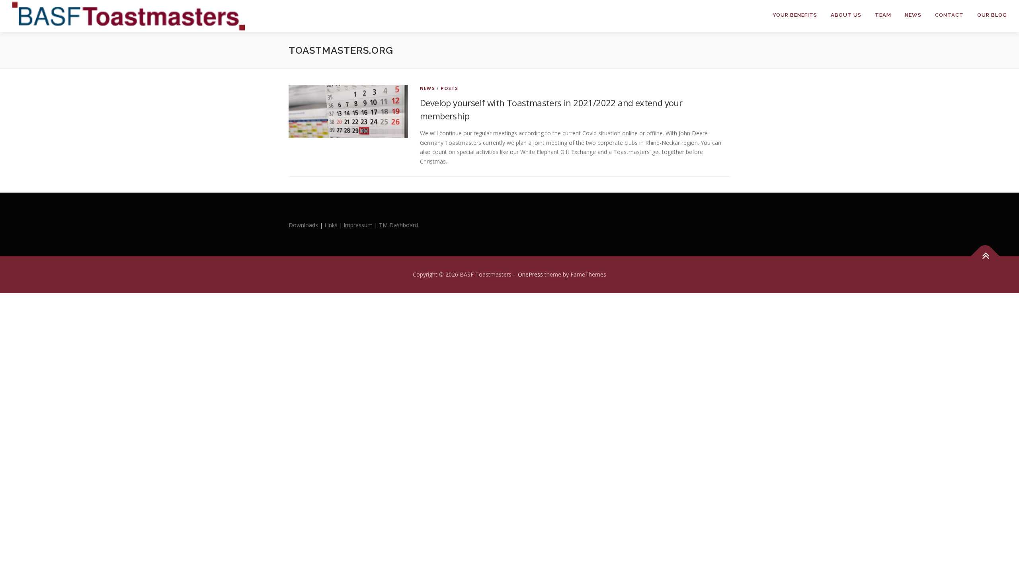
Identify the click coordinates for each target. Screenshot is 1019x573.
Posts (449, 88)
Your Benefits (795, 15)
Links (331, 225)
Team (883, 15)
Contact (949, 15)
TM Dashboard (398, 225)
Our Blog (992, 15)
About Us (846, 15)
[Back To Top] (985, 256)
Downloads (304, 225)
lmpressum (358, 225)
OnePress (530, 274)
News (913, 15)
